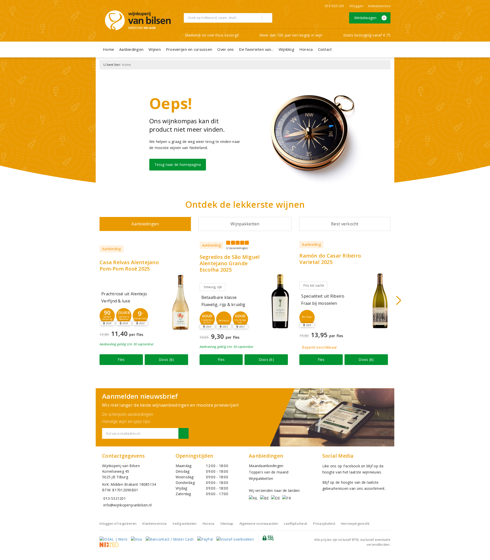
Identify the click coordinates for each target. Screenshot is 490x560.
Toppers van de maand (268, 472)
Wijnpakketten (261, 478)
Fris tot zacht (313, 285)
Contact (325, 49)
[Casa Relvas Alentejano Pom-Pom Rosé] (180, 302)
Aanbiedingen (131, 49)
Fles (121, 359)
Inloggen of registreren (118, 523)
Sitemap (227, 523)
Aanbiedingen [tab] (145, 224)
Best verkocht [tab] (344, 224)
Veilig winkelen (185, 523)
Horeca (306, 49)
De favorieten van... (256, 49)
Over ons (225, 49)
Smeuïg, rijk (213, 287)
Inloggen (356, 6)
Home (108, 49)
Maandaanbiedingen (266, 465)
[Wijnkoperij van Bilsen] (138, 20)
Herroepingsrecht (355, 523)
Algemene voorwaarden (258, 523)
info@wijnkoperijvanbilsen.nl (127, 505)
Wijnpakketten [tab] (244, 224)
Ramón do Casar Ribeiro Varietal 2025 (330, 258)
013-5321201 (335, 6)
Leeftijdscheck (295, 523)
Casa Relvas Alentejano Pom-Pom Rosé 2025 (129, 265)
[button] (107, 315)
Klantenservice (379, 6)
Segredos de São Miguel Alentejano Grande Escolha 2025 (230, 263)
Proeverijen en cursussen (189, 49)
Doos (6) (166, 359)
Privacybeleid (324, 523)
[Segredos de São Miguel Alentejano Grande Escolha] (280, 301)
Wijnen (155, 49)
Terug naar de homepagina (177, 164)
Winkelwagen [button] (369, 17)
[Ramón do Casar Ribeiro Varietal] (380, 301)
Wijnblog (286, 49)
